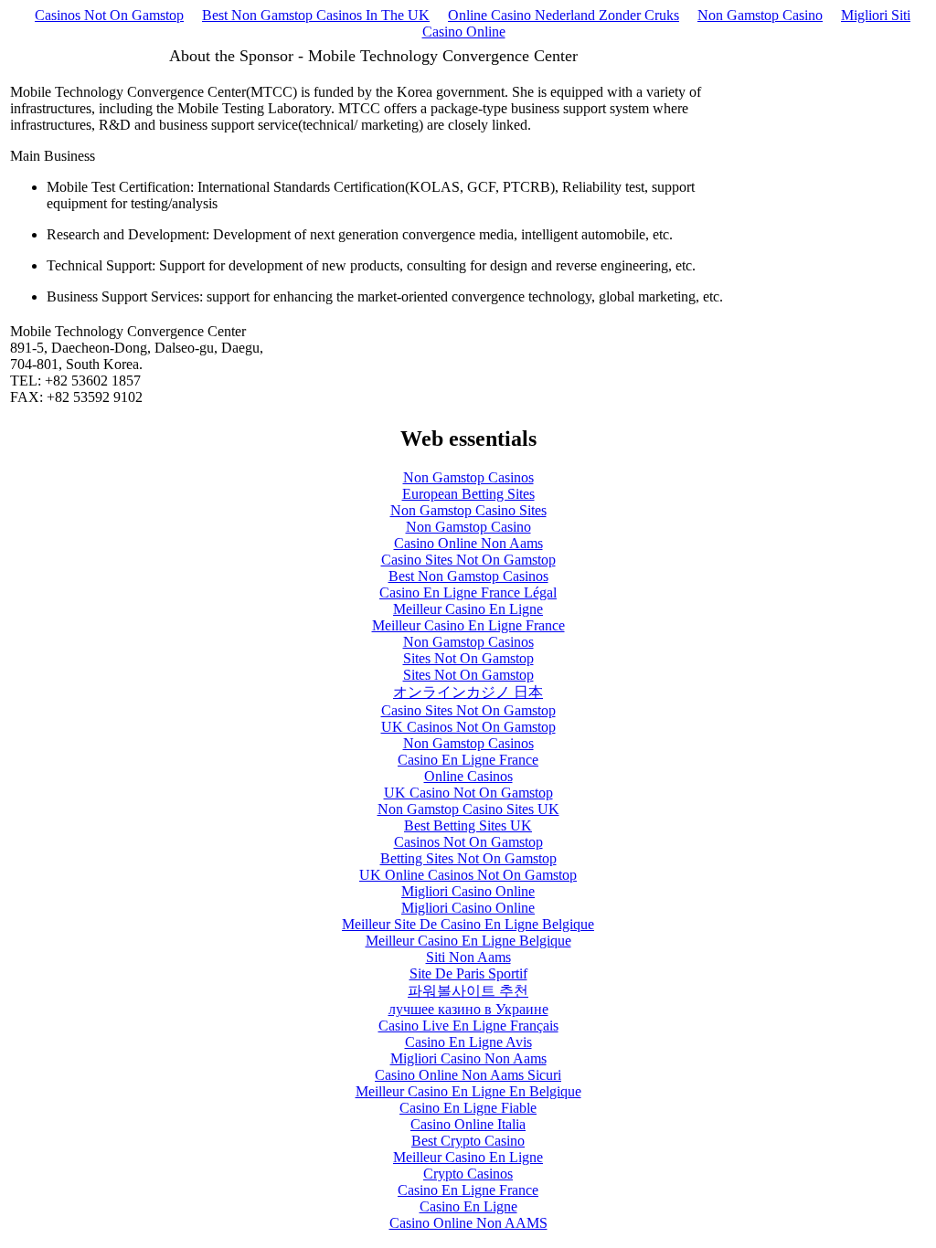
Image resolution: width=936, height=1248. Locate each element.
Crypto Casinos (468, 1173)
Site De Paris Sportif (468, 973)
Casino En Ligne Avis (468, 1042)
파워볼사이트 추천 (468, 991)
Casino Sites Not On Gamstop (468, 559)
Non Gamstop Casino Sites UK (468, 809)
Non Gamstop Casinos (468, 477)
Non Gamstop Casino (760, 15)
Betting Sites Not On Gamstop (468, 858)
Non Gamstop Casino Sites (468, 510)
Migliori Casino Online (468, 891)
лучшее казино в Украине (468, 1009)
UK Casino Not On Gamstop (468, 792)
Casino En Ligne (468, 1206)
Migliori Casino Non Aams (468, 1058)
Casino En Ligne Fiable (468, 1108)
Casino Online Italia (468, 1124)
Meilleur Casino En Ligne (468, 609)
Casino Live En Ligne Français (468, 1025)
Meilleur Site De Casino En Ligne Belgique (468, 924)
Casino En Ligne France (468, 759)
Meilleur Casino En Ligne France (468, 625)
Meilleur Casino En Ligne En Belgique (468, 1091)
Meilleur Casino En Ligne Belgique (468, 940)
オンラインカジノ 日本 (468, 692)
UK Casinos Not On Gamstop (468, 727)
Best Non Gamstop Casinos (468, 576)
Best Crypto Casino (468, 1140)
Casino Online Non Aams (468, 543)
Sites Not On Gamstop (468, 658)
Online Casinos (468, 776)
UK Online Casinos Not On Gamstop (468, 875)
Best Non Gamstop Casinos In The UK (316, 15)
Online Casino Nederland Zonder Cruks (563, 15)
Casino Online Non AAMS (468, 1223)
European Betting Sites (468, 494)
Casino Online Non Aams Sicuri (468, 1075)
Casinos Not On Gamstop (109, 15)
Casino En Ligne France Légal (468, 592)
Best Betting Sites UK (468, 825)
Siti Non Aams (468, 957)
